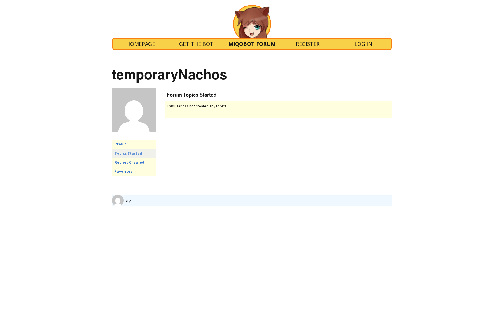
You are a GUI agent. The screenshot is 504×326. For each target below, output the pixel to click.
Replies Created (129, 162)
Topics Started (128, 153)
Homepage (140, 43)
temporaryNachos (169, 73)
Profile (121, 144)
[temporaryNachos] (134, 136)
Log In (363, 43)
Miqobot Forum (252, 43)
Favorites (123, 171)
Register (308, 43)
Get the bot (196, 43)
